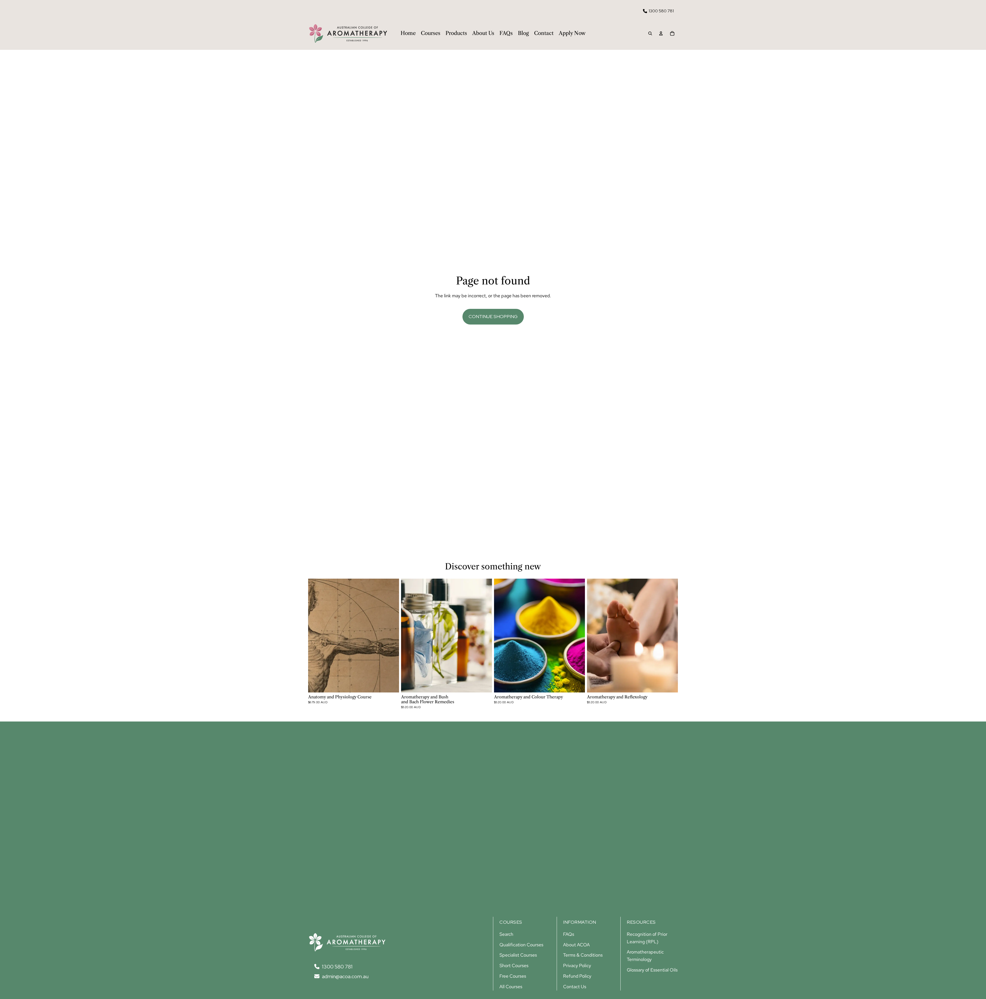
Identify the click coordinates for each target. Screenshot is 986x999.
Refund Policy (577, 976)
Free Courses (512, 976)
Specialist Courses (518, 955)
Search (506, 934)
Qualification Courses (521, 945)
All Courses (510, 986)
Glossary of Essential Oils (652, 970)
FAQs (568, 934)
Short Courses (513, 965)
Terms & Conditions (583, 955)
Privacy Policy (577, 965)
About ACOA (576, 945)
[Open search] (650, 33)
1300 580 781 (661, 11)
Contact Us (574, 986)
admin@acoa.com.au (344, 976)
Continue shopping (493, 316)
